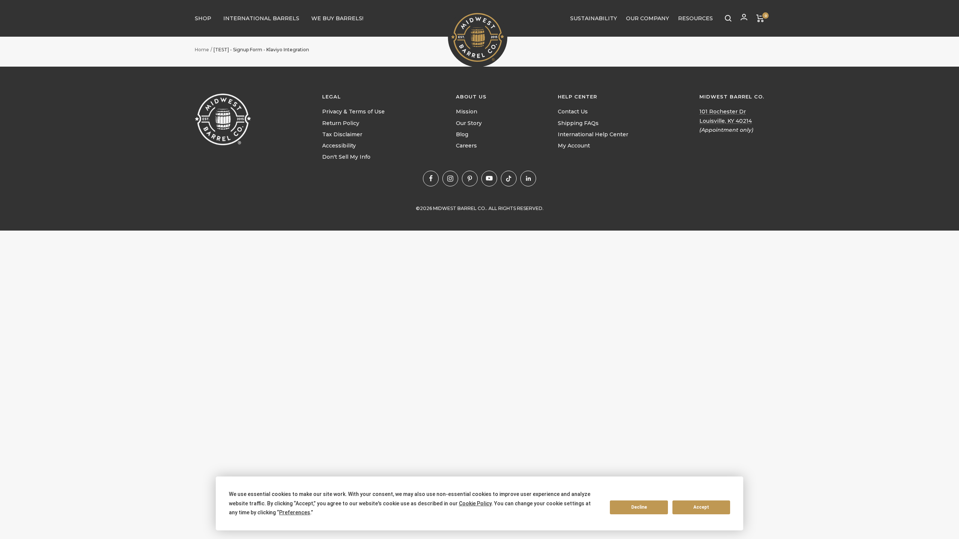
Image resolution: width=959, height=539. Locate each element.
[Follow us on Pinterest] (469, 178)
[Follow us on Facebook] (430, 178)
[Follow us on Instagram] (450, 178)
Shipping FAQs (578, 123)
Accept (701, 507)
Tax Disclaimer (342, 134)
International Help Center (593, 134)
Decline (639, 507)
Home (202, 49)
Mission (466, 111)
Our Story (469, 123)
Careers (466, 145)
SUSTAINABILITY (593, 18)
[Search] (728, 18)
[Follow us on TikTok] (508, 178)
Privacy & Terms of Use (353, 111)
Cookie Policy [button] (475, 503)
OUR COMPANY (647, 18)
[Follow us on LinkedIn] (528, 178)
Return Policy (340, 123)
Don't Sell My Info (346, 156)
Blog (462, 134)
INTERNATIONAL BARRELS (261, 18)
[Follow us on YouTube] (489, 178)
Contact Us (573, 111)
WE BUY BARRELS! (337, 18)
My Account (574, 145)
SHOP (203, 18)
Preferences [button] (294, 512)
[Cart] (760, 18)
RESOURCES (695, 18)
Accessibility (339, 145)
